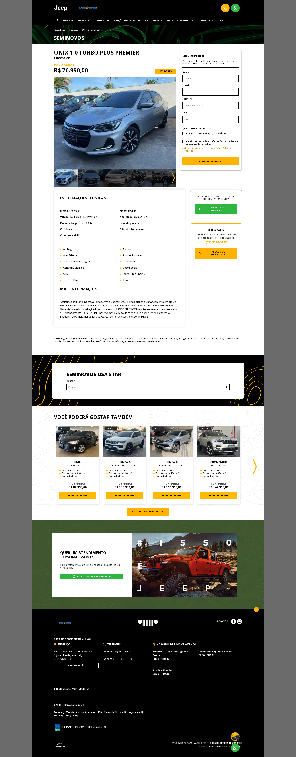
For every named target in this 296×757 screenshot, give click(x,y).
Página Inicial (59, 30)
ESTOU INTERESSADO (210, 161)
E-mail (185, 85)
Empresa (205, 20)
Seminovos (83, 20)
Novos (66, 20)
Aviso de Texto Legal (66, 716)
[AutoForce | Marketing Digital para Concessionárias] (59, 744)
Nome (185, 71)
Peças (170, 20)
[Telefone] (225, 8)
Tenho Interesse (77, 495)
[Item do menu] (57, 20)
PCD (146, 20)
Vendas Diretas (185, 20)
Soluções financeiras (125, 20)
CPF (184, 112)
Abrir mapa (74, 665)
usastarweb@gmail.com (76, 688)
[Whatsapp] (235, 8)
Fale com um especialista (218, 209)
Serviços (157, 20)
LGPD (220, 20)
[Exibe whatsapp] (235, 747)
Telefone (187, 98)
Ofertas (101, 20)
